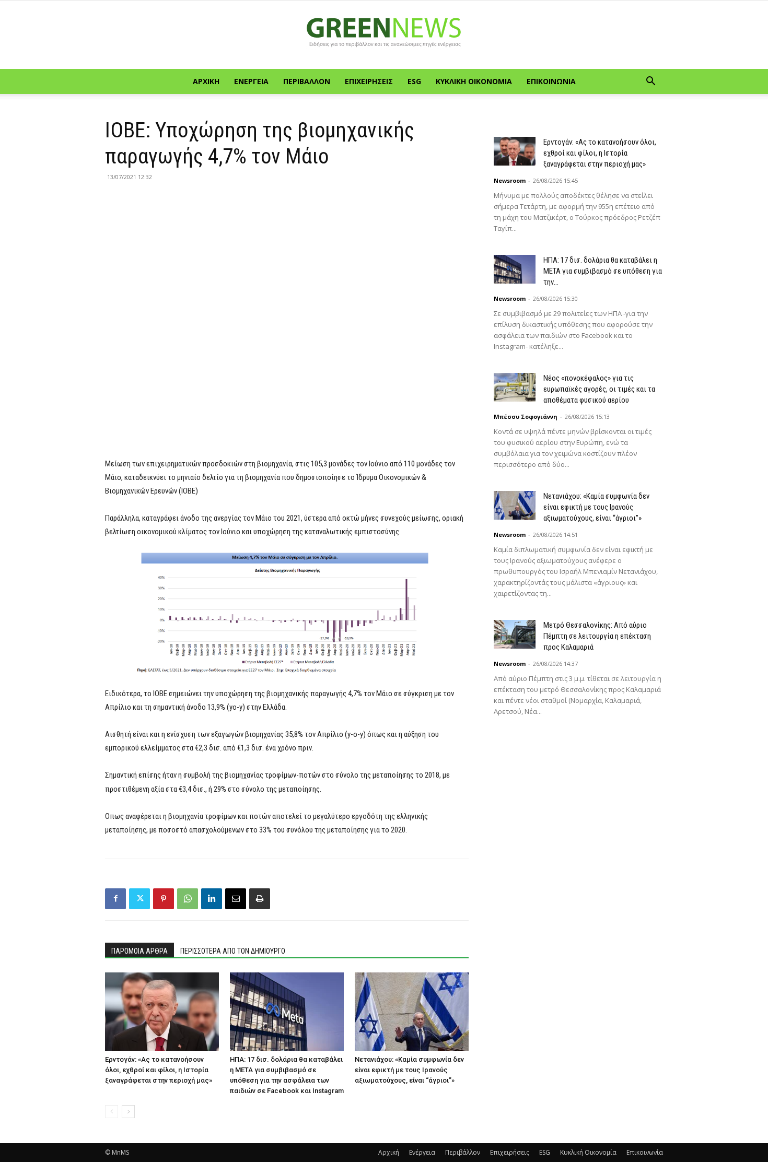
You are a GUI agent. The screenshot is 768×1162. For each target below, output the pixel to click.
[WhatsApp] (187, 898)
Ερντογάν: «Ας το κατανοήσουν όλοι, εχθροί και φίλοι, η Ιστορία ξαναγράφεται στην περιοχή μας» (158, 1069)
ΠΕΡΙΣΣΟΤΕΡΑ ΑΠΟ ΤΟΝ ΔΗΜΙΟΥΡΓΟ (232, 951)
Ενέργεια (251, 81)
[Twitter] (139, 898)
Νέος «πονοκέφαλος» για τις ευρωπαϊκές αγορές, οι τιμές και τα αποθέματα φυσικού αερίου (599, 389)
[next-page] (128, 1111)
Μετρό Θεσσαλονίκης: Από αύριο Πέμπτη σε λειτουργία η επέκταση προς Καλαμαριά (597, 636)
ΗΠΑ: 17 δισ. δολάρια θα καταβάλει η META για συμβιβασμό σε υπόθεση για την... (602, 271)
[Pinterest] (163, 898)
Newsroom (510, 180)
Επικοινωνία (551, 81)
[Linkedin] (211, 898)
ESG (414, 81)
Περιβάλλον (306, 81)
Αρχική (206, 81)
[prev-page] (111, 1111)
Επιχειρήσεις (369, 81)
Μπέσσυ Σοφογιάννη (525, 416)
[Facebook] (115, 898)
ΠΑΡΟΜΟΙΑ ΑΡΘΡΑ (139, 951)
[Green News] (384, 35)
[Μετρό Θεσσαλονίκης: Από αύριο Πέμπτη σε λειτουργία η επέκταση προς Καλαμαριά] (515, 634)
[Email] (235, 898)
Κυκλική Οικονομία (474, 81)
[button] (650, 82)
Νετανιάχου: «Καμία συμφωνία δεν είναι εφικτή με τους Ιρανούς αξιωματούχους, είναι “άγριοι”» (409, 1069)
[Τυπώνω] (259, 898)
